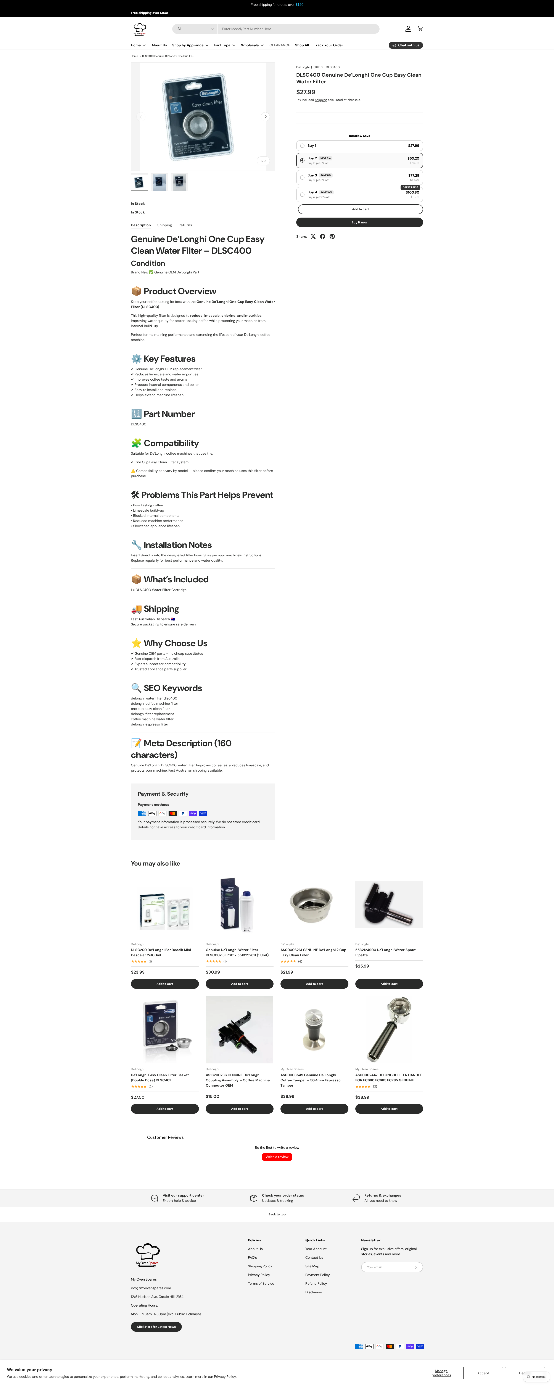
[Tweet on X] (313, 236)
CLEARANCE (279, 45)
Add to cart (360, 209)
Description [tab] (141, 225)
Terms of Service (261, 1283)
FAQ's (252, 1257)
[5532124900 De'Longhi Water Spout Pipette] (389, 905)
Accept (483, 1373)
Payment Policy (317, 1275)
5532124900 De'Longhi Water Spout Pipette (385, 952)
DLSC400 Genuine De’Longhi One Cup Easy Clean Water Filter (168, 56)
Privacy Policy (259, 1275)
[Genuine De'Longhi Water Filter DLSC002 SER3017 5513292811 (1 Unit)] (240, 905)
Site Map (312, 1266)
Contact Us (314, 1257)
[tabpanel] (203, 503)
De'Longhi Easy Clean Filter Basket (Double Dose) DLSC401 (160, 1077)
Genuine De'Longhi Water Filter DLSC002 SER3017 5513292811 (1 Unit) (237, 952)
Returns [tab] (185, 225)
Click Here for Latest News (156, 1327)
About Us (159, 45)
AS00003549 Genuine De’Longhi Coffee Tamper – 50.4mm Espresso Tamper (310, 1080)
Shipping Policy (260, 1266)
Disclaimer (313, 1292)
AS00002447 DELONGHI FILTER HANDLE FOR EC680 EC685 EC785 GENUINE (388, 1077)
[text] (277, 5)
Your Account (316, 1249)
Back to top (277, 1214)
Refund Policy (316, 1283)
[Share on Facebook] (322, 236)
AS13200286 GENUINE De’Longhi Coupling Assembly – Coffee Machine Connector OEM (238, 1080)
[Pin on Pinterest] (332, 236)
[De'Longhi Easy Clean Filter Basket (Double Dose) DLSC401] (165, 1030)
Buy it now (359, 222)
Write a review (277, 1157)
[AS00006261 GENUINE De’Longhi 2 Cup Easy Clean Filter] (314, 905)
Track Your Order (328, 45)
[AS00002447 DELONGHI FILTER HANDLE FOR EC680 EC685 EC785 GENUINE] (389, 1030)
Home (136, 45)
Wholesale (250, 45)
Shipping (321, 100)
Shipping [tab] (164, 225)
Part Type (222, 45)
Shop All (302, 45)
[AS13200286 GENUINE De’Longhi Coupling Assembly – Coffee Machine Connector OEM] (240, 1030)
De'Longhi (302, 67)
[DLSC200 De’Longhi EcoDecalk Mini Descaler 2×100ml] (165, 905)
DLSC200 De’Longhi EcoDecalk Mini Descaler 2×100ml (161, 952)
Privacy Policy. (225, 1376)
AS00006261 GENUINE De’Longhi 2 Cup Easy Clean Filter (313, 952)
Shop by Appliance (188, 45)
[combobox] (276, 29)
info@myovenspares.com (151, 1288)
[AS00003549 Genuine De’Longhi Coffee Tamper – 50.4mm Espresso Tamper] (314, 1030)
